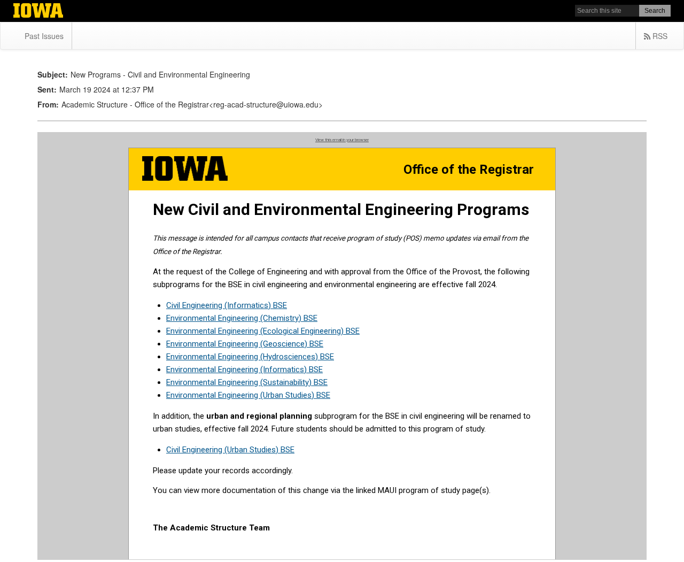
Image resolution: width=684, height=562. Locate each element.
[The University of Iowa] (38, 11)
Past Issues (44, 35)
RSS (658, 35)
